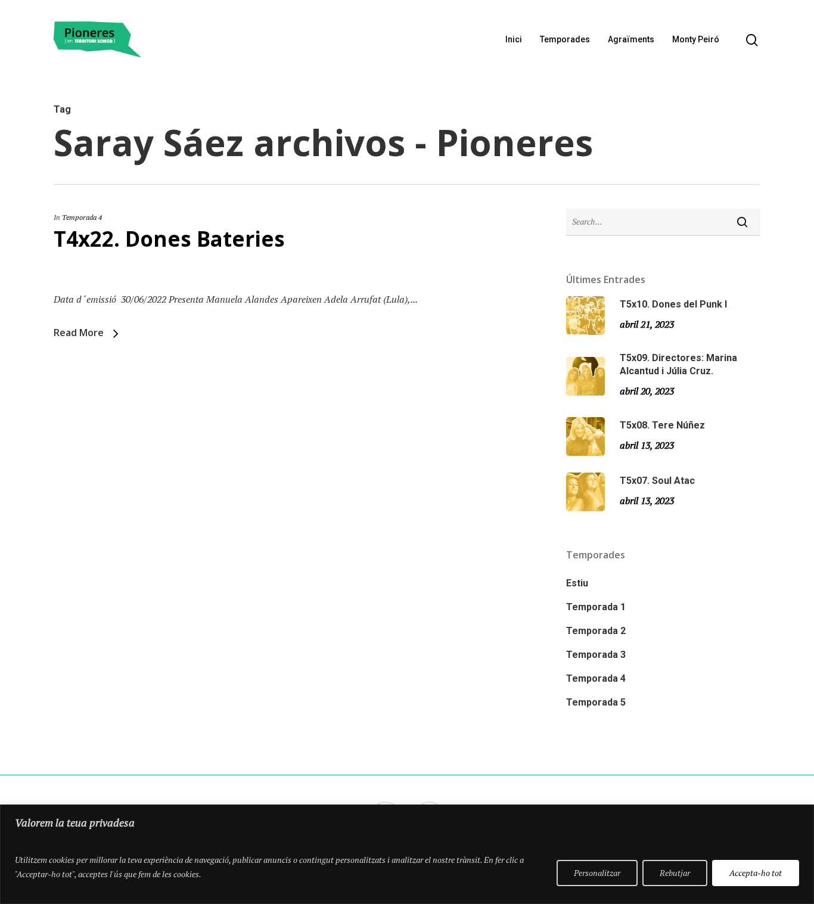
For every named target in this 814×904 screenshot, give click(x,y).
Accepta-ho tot (755, 872)
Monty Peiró (695, 39)
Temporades (565, 39)
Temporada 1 (596, 607)
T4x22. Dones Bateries (169, 239)
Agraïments (631, 39)
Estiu (577, 583)
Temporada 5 (596, 702)
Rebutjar (675, 872)
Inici (513, 39)
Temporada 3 (596, 654)
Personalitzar (597, 872)
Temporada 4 (82, 217)
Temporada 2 (596, 630)
